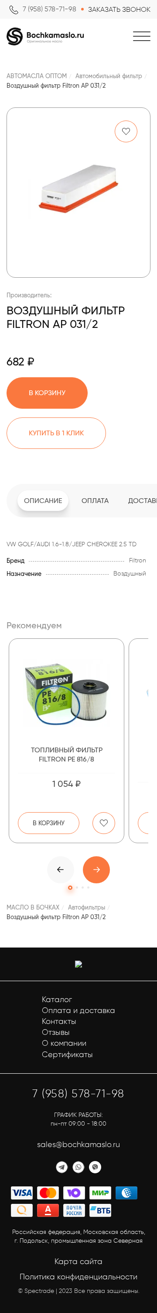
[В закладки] (126, 131)
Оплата (95, 500)
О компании (64, 1043)
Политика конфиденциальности (78, 1277)
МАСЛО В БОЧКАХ (33, 907)
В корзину (49, 823)
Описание (43, 500)
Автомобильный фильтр (108, 76)
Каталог (57, 999)
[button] (96, 869)
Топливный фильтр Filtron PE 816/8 (66, 754)
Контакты (59, 1021)
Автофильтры (86, 907)
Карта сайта (78, 1261)
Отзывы (56, 1032)
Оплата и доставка (78, 1010)
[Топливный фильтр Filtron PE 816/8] (66, 693)
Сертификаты (67, 1054)
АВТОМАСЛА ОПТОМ (37, 76)
